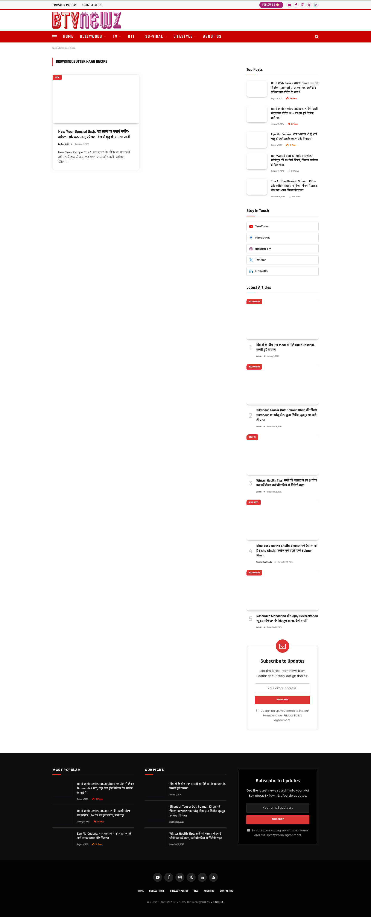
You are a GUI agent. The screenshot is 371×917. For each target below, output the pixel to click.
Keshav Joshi (63, 144)
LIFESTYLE (183, 36)
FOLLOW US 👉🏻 (271, 5)
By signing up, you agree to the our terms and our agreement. (284, 715)
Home (54, 48)
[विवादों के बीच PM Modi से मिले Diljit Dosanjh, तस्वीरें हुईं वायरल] (282, 319)
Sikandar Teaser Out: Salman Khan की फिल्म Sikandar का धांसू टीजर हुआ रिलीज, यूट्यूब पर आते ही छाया (286, 415)
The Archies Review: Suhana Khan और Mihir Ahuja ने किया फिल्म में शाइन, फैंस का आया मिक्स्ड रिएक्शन (294, 185)
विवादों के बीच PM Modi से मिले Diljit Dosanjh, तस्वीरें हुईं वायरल (285, 347)
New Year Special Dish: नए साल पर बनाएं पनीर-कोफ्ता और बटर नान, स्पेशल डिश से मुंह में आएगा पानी (94, 134)
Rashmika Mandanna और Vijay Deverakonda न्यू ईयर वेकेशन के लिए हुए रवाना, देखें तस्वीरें (287, 618)
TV (115, 36)
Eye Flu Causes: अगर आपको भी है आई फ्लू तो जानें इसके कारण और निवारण (294, 136)
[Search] (316, 36)
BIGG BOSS (253, 502)
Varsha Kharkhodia (264, 562)
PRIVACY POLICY (64, 5)
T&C (196, 891)
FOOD (57, 77)
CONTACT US (92, 5)
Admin (259, 356)
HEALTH (252, 437)
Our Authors (157, 891)
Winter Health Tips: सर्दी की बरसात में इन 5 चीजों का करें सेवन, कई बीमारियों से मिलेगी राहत (286, 483)
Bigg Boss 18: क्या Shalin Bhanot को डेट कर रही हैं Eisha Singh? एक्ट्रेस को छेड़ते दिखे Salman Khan (287, 551)
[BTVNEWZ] (86, 20)
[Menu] (54, 36)
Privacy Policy (293, 715)
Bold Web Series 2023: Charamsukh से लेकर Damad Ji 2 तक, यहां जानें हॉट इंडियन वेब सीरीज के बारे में (295, 87)
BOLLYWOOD (91, 36)
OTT (131, 36)
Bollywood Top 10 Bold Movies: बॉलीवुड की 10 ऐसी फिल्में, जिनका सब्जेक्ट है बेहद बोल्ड (294, 160)
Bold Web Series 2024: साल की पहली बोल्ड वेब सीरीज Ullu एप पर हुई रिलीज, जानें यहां (294, 113)
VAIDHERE (217, 902)
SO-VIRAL (154, 36)
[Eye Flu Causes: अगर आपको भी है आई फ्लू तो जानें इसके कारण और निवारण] (256, 140)
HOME (68, 36)
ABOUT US (212, 36)
